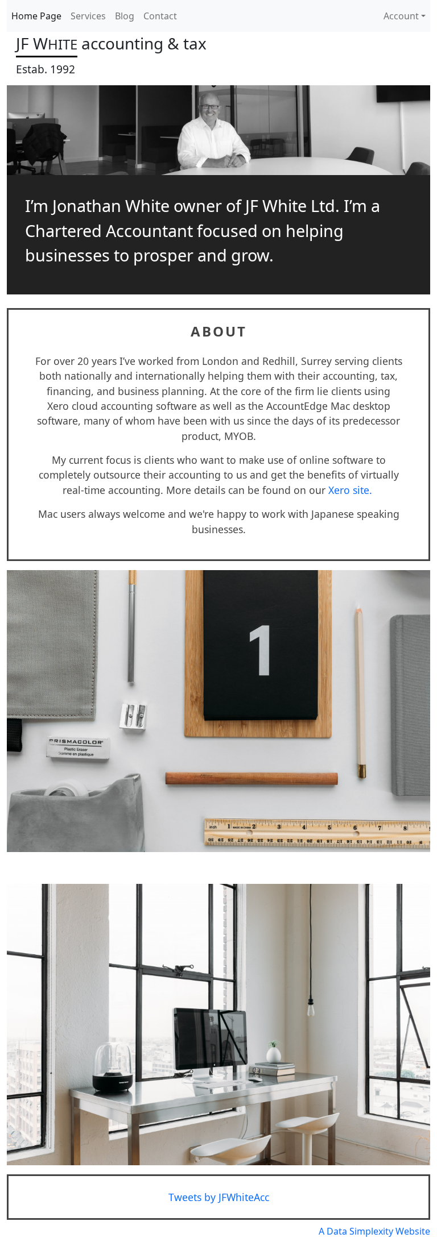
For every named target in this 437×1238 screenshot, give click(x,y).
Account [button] (401, 16)
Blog (124, 16)
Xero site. (351, 490)
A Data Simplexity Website (374, 1231)
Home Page (36, 16)
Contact (160, 16)
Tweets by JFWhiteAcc (218, 1197)
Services (88, 16)
